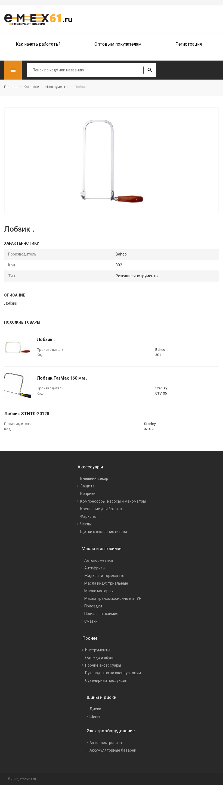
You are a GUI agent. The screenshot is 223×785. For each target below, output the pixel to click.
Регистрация (188, 44)
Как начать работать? (38, 44)
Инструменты (97, 650)
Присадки (93, 606)
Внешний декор (94, 478)
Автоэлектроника (105, 742)
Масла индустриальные (106, 583)
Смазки (91, 621)
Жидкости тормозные (104, 575)
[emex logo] (41, 19)
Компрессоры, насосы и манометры (113, 501)
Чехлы (86, 524)
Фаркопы (88, 516)
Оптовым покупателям (117, 44)
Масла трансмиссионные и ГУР (112, 598)
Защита (87, 486)
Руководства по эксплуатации (113, 673)
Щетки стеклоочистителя (103, 531)
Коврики (87, 493)
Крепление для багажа (101, 509)
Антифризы (94, 568)
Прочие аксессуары (103, 665)
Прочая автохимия (101, 613)
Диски (95, 709)
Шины (94, 716)
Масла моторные (100, 591)
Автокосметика (98, 560)
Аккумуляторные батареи (112, 750)
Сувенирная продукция (106, 680)
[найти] (149, 70)
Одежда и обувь (99, 657)
